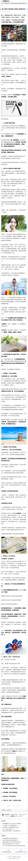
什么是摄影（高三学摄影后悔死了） (10, 825)
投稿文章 (7, 3)
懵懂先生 (13, 816)
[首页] (26, 852)
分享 (19, 805)
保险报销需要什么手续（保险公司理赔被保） (12, 823)
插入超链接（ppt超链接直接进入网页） (11, 827)
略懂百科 (6, 1)
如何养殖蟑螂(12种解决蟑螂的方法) (10, 838)
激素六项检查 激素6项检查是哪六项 (10, 840)
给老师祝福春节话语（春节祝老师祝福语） (12, 842)
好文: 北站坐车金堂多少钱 (8, 829)
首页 (3, 3)
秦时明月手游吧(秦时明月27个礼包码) (11, 843)
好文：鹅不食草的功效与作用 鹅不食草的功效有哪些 (14, 845)
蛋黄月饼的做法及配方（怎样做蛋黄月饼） (12, 830)
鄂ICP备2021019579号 (14, 858)
